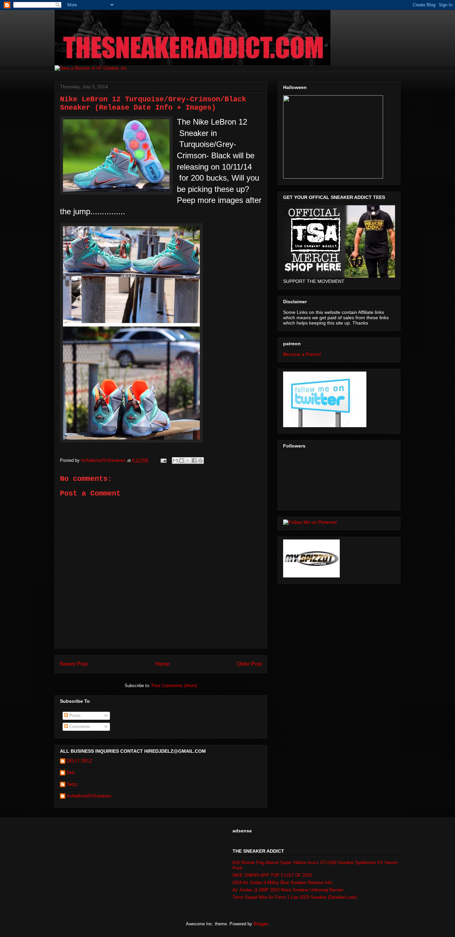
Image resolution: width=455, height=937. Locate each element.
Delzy (72, 784)
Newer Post (74, 664)
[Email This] (175, 460)
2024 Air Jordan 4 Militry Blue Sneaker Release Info (282, 882)
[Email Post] (163, 460)
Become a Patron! (302, 354)
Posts (74, 715)
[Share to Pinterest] (200, 460)
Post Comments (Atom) (174, 685)
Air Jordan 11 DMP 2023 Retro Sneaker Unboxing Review (287, 889)
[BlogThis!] (181, 460)
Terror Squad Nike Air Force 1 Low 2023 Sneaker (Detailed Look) (294, 897)
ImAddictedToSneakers (89, 795)
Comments (79, 726)
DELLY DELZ (79, 760)
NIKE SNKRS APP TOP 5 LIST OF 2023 (272, 875)
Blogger (260, 923)
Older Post (249, 664)
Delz (71, 772)
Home (162, 664)
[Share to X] (188, 460)
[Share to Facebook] (194, 460)
